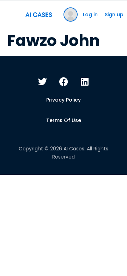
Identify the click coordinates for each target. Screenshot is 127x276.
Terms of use (63, 120)
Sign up (114, 14)
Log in (90, 14)
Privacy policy (63, 99)
